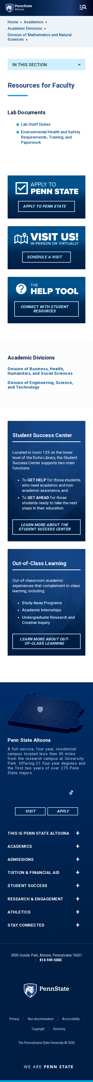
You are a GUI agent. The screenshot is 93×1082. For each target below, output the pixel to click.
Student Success (27, 885)
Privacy (14, 1019)
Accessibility (71, 1019)
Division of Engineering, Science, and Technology (40, 384)
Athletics (19, 912)
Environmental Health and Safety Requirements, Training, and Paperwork (50, 137)
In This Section (29, 64)
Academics (33, 22)
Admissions (21, 859)
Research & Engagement (35, 899)
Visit (30, 811)
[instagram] (34, 792)
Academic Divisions (25, 28)
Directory (59, 1029)
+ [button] (77, 833)
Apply (63, 811)
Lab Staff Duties (36, 124)
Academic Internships (41, 610)
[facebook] (21, 792)
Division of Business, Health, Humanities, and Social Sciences (40, 371)
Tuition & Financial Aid (34, 872)
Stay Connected (26, 925)
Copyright (38, 1029)
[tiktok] (71, 792)
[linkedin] (59, 792)
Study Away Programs (42, 602)
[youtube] (46, 792)
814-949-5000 (51, 960)
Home (13, 22)
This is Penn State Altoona (38, 833)
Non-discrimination (41, 1019)
